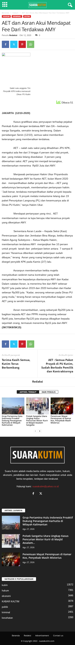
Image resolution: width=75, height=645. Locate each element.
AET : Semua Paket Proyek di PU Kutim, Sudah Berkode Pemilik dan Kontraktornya (57, 365)
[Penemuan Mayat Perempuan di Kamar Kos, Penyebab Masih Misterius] (62, 405)
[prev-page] (35, 431)
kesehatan (7, 617)
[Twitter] (13, 44)
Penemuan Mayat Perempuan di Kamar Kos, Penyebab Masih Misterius (61, 419)
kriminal (17, 16)
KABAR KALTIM (10, 601)
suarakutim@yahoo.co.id (45, 486)
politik (5, 607)
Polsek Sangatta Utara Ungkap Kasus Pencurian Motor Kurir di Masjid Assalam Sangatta (37, 420)
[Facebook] (5, 44)
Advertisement (42, 635)
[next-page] (40, 431)
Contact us (58, 635)
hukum (15, 12)
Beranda (5, 12)
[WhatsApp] (30, 44)
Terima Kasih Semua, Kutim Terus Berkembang (16, 363)
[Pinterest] (22, 44)
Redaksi (13, 35)
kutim (27, 16)
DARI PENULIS (49, 392)
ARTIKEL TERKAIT (28, 392)
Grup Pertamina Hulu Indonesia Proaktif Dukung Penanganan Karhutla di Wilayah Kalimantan (12, 420)
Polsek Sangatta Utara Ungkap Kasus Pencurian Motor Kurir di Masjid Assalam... (45, 539)
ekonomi (6, 596)
